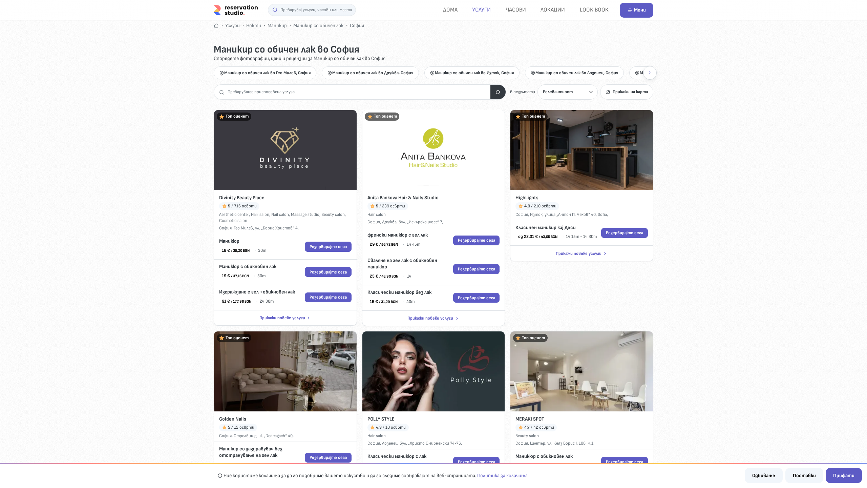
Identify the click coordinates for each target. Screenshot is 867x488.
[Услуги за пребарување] (498, 92)
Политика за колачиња (502, 475)
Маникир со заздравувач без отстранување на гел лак (250, 452)
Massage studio (305, 214)
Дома (450, 9)
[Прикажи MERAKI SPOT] (581, 371)
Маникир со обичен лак (318, 25)
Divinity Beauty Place (242, 198)
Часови (516, 9)
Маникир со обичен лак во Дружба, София (373, 73)
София (357, 25)
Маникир (277, 25)
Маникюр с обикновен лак (247, 266)
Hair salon (260, 214)
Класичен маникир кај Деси (545, 227)
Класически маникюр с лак (396, 456)
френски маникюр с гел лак (397, 235)
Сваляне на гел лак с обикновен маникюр (402, 263)
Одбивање (763, 475)
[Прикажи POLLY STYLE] (433, 371)
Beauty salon (333, 214)
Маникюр (229, 241)
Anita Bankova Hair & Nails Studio (403, 198)
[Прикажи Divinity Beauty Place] (285, 150)
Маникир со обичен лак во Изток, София (474, 73)
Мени (640, 10)
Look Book (594, 9)
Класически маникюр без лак (399, 292)
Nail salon (280, 214)
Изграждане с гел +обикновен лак (257, 292)
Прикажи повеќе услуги (282, 318)
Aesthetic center (234, 214)
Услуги (481, 9)
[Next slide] (650, 73)
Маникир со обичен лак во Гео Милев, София (267, 73)
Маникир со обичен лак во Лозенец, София (576, 73)
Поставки (804, 475)
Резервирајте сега (328, 246)
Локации (553, 9)
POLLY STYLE (381, 419)
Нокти (253, 25)
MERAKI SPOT (529, 419)
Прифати (843, 475)
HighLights (526, 198)
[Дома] (236, 10)
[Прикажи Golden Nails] (285, 371)
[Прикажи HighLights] (581, 150)
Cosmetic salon (233, 220)
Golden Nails (232, 419)
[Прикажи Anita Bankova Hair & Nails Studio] (433, 150)
